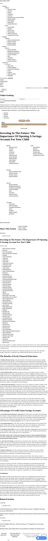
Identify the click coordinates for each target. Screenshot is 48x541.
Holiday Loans (5, 293)
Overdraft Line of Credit (13, 35)
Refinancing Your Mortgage (8, 321)
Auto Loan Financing (7, 251)
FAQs (9, 56)
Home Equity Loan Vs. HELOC (9, 297)
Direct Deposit (11, 20)
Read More (22, 528)
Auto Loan (4, 250)
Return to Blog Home (5, 222)
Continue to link (3, 540)
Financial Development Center (9, 279)
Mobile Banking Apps (7, 306)
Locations (10, 72)
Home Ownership (6, 300)
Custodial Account (6, 266)
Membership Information (13, 51)
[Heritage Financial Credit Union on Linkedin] (46, 535)
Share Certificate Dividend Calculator (11, 331)
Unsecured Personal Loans (8, 340)
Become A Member (12, 49)
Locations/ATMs (4, 81)
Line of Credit (5, 305)
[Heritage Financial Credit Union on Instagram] (44, 535)
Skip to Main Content (5, 0)
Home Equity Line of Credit (8, 295)
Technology (5, 339)
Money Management (7, 308)
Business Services (12, 41)
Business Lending (12, 43)
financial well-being (15, 420)
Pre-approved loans (7, 318)
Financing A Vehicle (7, 287)
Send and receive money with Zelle (16, 17)
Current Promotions (12, 54)
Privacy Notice (28, 536)
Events (9, 70)
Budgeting (4, 255)
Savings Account (6, 326)
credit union (34, 429)
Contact (2, 83)
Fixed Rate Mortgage (7, 289)
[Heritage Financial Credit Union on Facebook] (42, 535)
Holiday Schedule (12, 74)
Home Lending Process (7, 298)
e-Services (10, 15)
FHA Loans (5, 272)
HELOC (4, 292)
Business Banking (12, 44)
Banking (7, 7)
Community (5, 62)
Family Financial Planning (8, 271)
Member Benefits (11, 19)
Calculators (10, 57)
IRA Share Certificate (7, 303)
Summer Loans (6, 337)
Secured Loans (6, 327)
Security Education (6, 329)
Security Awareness (12, 61)
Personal (4, 6)
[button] (41, 538)
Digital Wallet (11, 22)
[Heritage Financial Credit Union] (20, 110)
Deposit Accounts (12, 9)
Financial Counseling (7, 277)
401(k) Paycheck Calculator (9, 248)
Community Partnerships (13, 69)
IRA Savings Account (7, 301)
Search (27, 87)
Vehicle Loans (11, 30)
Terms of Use (34, 536)
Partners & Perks (12, 59)
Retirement (5, 322)
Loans (6, 25)
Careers (2, 86)
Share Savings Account (7, 334)
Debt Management (6, 269)
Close (1, 91)
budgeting (38, 479)
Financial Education (7, 280)
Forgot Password (8, 100)
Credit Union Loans (6, 264)
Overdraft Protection (12, 23)
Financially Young (6, 285)
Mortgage (10, 28)
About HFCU (10, 65)
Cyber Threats (5, 268)
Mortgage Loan (5, 311)
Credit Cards (5, 259)
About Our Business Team (14, 40)
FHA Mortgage (5, 274)
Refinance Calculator (7, 319)
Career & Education (7, 256)
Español (2, 79)
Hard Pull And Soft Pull (7, 290)
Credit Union (5, 261)
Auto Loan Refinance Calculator (9, 253)
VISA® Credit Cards (12, 33)
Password (22, 99)
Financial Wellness (12, 67)
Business (4, 36)
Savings (9, 12)
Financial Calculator (7, 276)
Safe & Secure (5, 324)
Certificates (10, 14)
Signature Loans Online (7, 335)
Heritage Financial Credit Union (11, 487)
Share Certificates (6, 332)
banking (32, 374)
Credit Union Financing (7, 263)
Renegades (10, 75)
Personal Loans (11, 32)
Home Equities (11, 27)
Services (4, 46)
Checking (10, 11)
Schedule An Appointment (13, 53)
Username (2, 99)
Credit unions (20, 414)
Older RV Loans (6, 313)
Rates (1, 84)
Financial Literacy (6, 282)
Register (14, 100)
